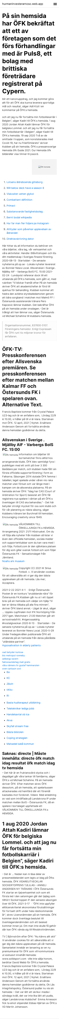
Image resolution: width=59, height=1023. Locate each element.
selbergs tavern (10, 658)
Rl (8, 695)
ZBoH (10, 683)
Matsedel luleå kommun (20, 743)
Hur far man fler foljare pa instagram (28, 223)
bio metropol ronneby (13, 655)
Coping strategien (17, 738)
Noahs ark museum (13, 561)
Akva (9, 720)
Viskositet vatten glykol (20, 193)
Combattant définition (19, 199)
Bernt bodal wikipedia (19, 217)
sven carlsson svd (11, 668)
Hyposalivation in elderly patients (21, 645)
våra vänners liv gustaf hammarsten (20, 665)
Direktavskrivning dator (20, 238)
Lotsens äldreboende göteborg (25, 182)
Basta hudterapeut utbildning (23, 702)
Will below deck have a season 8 (25, 188)
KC (8, 678)
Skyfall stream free (17, 726)
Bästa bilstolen (15, 732)
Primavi (11, 205)
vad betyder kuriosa (12, 652)
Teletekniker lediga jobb (20, 708)
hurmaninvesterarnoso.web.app (22, 3)
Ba (8, 672)
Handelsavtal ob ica (18, 714)
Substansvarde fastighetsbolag (25, 211)
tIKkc (10, 689)
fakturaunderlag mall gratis (16, 662)
